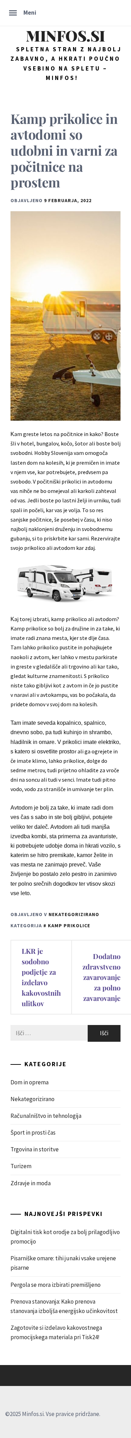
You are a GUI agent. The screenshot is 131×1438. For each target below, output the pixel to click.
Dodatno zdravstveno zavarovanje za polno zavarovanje (101, 977)
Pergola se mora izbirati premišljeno (55, 1285)
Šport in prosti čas (33, 1132)
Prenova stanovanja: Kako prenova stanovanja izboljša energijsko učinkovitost (64, 1306)
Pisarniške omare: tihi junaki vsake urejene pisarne (63, 1262)
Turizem (20, 1166)
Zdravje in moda (30, 1183)
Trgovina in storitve (34, 1149)
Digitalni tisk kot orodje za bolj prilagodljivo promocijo (65, 1236)
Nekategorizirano (74, 914)
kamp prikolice (69, 925)
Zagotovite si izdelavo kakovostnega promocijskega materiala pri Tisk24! (56, 1332)
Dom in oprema (29, 1082)
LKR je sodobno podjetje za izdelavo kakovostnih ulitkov (41, 977)
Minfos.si (65, 35)
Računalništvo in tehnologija (45, 1116)
